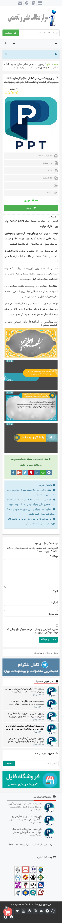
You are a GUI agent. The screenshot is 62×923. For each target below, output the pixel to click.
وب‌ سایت (53, 614)
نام (55, 591)
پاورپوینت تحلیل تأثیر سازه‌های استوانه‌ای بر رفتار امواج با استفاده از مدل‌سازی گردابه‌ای (24, 727)
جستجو (9, 33)
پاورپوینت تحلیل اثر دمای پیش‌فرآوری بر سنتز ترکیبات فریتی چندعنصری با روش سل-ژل (24, 805)
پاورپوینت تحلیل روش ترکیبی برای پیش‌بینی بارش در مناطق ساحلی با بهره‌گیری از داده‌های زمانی (24, 690)
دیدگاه (54, 556)
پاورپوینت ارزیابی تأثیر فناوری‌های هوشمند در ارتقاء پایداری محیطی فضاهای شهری (26, 831)
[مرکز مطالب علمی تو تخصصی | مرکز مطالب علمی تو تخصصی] (31, 18)
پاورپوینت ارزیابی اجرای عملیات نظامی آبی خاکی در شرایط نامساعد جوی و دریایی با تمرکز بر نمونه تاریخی (25, 715)
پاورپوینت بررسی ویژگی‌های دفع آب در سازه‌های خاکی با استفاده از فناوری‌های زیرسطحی (26, 703)
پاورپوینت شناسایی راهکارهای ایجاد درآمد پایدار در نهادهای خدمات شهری (25, 818)
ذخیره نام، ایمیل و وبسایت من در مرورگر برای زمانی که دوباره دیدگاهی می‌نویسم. (32, 631)
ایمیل (54, 602)
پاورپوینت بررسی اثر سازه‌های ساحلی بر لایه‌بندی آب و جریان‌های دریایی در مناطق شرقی (25, 740)
